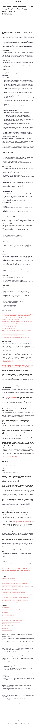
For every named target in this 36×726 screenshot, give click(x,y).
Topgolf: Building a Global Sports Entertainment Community (11, 609)
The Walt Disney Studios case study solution (8, 578)
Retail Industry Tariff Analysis (6, 715)
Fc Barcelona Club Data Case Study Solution (9, 326)
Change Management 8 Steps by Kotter (18, 717)
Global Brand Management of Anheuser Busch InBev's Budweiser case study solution (15, 583)
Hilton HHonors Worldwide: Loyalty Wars (8, 615)
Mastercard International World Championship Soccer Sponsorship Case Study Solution (17, 321)
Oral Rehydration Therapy (6, 607)
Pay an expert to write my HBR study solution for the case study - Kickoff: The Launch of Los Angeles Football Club (18, 455)
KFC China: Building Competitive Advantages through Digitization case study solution (15, 600)
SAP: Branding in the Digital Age (6, 623)
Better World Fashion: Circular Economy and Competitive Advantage (12, 620)
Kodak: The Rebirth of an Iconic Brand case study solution (10, 602)
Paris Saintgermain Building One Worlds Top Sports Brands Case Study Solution (16, 337)
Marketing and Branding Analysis (21, 714)
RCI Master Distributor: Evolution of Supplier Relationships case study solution (13, 592)
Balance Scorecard (16, 716)
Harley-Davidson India (5, 628)
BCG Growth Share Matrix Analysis (28, 715)
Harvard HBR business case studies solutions (22, 521)
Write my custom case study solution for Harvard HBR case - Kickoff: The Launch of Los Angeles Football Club (18, 360)
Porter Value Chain (29, 714)
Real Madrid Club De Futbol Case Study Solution (10, 319)
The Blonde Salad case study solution (7, 595)
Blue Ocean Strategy (22, 716)
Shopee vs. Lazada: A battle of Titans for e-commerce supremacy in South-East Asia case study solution (18, 594)
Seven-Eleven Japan (5, 612)
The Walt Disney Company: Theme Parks (8, 626)
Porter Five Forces (6, 714)
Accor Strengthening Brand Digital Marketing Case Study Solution (13, 335)
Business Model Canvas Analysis (17, 715)
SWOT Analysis (12, 714)
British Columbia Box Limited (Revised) (7, 625)
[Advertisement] (18, 23)
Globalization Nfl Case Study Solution (8, 328)
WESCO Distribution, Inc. (5, 618)
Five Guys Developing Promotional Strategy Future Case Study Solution (14, 323)
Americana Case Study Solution (7, 332)
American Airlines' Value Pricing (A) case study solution (10, 589)
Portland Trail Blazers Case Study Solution (9, 324)
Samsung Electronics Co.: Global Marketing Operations (10, 610)
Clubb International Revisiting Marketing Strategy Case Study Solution (14, 317)
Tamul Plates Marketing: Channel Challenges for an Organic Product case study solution (15, 597)
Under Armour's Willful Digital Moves (7, 617)
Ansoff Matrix (29, 716)
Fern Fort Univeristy (11, 397)
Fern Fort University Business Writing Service (17, 723)
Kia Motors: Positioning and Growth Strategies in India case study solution (13, 580)
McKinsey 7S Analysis (8, 716)
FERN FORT (18, 2)
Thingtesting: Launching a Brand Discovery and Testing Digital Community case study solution (16, 581)
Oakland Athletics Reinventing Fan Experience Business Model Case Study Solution (16, 330)
